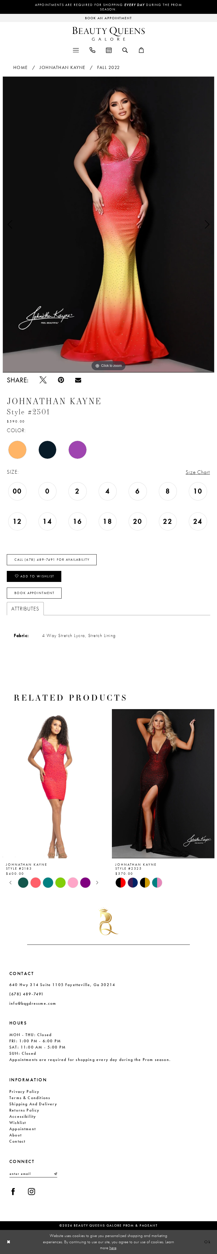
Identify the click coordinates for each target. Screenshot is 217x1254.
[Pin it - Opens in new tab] (61, 380)
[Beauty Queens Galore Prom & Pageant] (108, 34)
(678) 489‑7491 (26, 994)
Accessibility (22, 1116)
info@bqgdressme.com (32, 1003)
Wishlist (17, 1122)
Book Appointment (34, 593)
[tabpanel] (108, 224)
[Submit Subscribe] (55, 1173)
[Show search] (125, 50)
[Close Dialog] (8, 1242)
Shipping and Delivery (33, 1103)
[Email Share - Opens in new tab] (78, 380)
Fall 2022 (108, 67)
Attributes (25, 608)
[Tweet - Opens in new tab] (43, 380)
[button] (76, 49)
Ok (207, 1242)
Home (20, 67)
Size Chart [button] (198, 472)
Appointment (22, 1128)
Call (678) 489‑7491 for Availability (52, 559)
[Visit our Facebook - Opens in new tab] (13, 1191)
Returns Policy (24, 1110)
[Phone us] (92, 49)
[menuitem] (76, 49)
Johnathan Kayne (63, 67)
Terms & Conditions (29, 1097)
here (112, 1248)
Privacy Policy (24, 1091)
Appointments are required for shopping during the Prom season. (108, 7)
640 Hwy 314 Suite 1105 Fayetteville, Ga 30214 (62, 984)
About (15, 1135)
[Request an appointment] (109, 49)
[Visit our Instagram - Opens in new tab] (31, 1191)
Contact (17, 1141)
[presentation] (83, 784)
